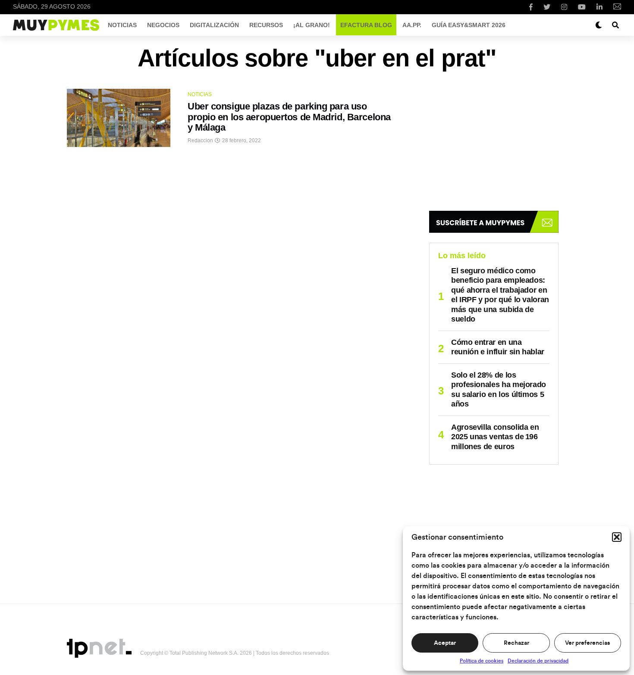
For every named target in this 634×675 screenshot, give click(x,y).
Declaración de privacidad (538, 660)
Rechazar (516, 643)
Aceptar (445, 643)
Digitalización (214, 25)
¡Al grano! (311, 25)
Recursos (266, 25)
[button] (616, 537)
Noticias (122, 25)
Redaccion (200, 141)
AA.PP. (411, 25)
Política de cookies (481, 660)
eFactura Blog (366, 25)
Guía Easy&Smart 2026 (468, 25)
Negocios (163, 25)
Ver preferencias (587, 643)
